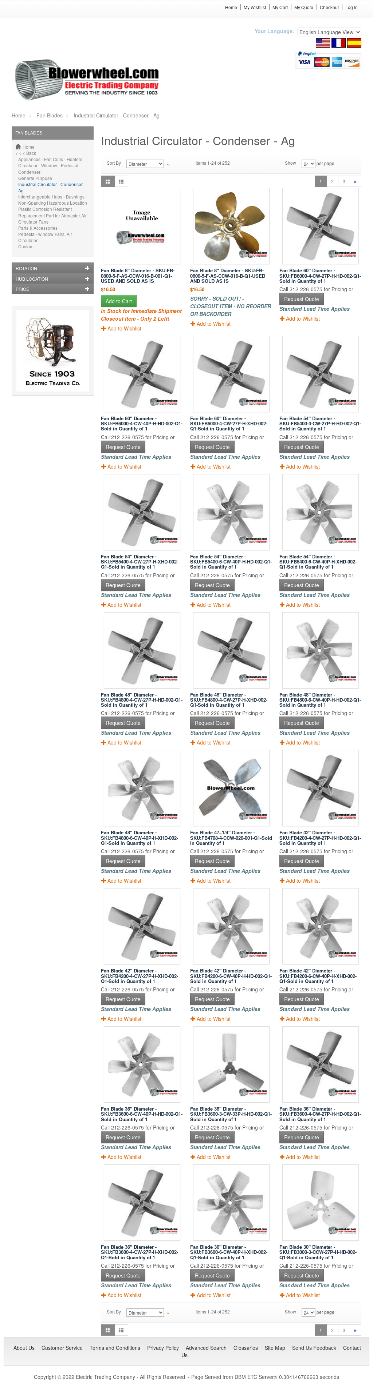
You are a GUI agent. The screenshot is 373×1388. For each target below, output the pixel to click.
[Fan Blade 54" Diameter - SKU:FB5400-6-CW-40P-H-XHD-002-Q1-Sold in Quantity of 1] (320, 512)
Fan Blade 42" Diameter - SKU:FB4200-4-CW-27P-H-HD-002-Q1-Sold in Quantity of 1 (320, 837)
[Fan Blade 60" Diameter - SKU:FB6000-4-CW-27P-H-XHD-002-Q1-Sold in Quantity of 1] (231, 374)
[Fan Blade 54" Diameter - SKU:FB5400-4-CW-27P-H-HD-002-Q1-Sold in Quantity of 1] (320, 374)
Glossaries (245, 1347)
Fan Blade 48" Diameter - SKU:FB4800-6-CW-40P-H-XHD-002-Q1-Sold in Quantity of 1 (139, 837)
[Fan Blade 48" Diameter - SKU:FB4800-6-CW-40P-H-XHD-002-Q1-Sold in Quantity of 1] (142, 788)
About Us (24, 1347)
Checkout (329, 7)
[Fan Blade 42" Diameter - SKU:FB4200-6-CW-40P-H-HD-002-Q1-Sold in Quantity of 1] (231, 926)
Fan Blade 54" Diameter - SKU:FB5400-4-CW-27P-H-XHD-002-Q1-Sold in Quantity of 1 (139, 561)
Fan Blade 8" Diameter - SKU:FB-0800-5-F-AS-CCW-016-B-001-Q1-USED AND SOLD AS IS (137, 275)
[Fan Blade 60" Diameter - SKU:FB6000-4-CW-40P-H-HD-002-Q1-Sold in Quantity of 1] (142, 374)
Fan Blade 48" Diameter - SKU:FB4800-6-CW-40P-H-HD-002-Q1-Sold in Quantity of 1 (320, 700)
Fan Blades (49, 115)
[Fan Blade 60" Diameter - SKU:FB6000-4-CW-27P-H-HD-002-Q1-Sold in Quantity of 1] (320, 226)
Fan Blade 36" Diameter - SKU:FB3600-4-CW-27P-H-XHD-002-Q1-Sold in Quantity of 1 (139, 1252)
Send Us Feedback (314, 1347)
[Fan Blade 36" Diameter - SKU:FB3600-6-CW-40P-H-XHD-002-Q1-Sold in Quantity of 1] (231, 1202)
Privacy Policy (163, 1347)
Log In (351, 7)
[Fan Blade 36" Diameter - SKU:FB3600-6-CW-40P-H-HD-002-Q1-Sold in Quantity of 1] (142, 1064)
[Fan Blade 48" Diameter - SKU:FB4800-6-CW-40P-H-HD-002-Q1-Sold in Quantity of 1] (320, 650)
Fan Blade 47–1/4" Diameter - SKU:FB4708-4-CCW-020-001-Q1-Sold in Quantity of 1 (231, 837)
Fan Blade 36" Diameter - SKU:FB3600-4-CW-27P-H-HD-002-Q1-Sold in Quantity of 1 (320, 1114)
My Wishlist (255, 7)
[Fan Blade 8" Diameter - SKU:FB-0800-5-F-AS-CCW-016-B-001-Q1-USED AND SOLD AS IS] (142, 226)
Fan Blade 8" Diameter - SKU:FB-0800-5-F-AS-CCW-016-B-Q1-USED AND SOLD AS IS (227, 275)
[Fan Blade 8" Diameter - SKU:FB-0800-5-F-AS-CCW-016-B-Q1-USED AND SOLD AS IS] (231, 226)
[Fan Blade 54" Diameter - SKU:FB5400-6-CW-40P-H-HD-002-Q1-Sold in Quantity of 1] (231, 512)
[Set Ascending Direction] (168, 163)
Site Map (275, 1347)
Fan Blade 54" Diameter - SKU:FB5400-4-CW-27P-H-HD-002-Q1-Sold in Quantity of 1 (320, 423)
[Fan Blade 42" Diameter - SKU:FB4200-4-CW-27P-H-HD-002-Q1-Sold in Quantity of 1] (320, 788)
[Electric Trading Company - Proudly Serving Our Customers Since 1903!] (52, 349)
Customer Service (62, 1347)
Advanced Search (206, 1347)
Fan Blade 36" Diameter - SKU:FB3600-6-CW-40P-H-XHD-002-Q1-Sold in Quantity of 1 (228, 1252)
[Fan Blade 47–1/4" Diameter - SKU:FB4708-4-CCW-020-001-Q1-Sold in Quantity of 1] (231, 788)
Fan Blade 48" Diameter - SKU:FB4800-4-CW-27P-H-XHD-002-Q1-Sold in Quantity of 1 (228, 700)
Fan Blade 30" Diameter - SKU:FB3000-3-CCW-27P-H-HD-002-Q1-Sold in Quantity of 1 (318, 1252)
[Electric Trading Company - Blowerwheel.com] (88, 80)
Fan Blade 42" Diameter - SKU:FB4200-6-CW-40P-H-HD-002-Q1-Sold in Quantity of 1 (231, 975)
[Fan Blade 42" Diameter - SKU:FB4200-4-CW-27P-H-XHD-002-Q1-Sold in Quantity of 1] (142, 926)
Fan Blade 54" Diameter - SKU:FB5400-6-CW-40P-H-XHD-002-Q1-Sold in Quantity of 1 (318, 561)
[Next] (355, 181)
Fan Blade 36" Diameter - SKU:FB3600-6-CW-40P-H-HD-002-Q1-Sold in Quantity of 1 (141, 1114)
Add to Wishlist (124, 328)
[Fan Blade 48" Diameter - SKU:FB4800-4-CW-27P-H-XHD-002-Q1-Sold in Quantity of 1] (231, 650)
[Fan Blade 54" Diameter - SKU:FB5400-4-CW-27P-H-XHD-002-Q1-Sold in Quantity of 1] (142, 512)
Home (231, 7)
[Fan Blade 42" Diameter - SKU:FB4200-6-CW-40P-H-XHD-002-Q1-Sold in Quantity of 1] (320, 926)
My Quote (303, 7)
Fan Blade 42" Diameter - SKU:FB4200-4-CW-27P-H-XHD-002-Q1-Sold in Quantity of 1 (139, 975)
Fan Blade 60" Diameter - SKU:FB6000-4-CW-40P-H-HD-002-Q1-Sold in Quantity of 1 (141, 423)
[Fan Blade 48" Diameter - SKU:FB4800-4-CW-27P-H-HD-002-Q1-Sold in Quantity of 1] (142, 650)
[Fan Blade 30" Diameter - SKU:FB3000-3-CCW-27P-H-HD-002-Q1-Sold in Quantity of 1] (320, 1202)
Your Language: (274, 31)
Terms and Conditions (115, 1347)
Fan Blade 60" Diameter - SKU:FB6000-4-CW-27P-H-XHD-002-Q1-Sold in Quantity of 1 (228, 423)
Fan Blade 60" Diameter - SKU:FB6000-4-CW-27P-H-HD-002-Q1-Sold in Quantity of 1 (320, 275)
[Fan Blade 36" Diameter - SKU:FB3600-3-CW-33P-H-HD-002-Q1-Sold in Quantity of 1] (231, 1064)
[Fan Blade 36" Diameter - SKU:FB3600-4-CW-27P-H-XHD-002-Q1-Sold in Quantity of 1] (142, 1202)
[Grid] (108, 181)
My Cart (280, 7)
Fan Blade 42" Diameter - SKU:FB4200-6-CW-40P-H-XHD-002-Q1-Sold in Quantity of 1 (318, 975)
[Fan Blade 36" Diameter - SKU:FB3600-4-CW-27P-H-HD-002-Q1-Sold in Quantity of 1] (320, 1064)
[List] (121, 181)
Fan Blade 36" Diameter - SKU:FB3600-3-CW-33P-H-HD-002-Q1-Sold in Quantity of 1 (231, 1114)
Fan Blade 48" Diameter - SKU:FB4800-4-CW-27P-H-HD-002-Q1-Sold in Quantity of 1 (141, 700)
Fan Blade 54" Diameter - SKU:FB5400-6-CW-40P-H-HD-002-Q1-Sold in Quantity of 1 (231, 561)
